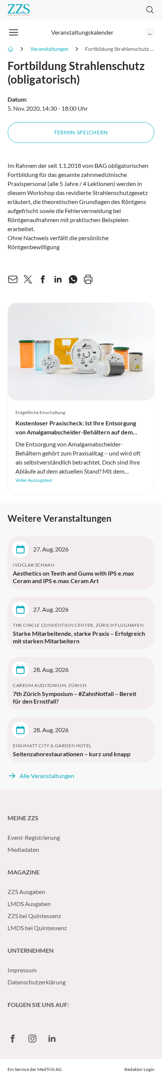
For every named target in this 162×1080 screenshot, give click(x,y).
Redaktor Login (139, 1069)
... (149, 32)
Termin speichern (81, 132)
